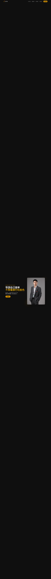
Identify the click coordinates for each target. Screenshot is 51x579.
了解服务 (8, 296)
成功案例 (37, 1)
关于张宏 (29, 1)
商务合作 (41, 1)
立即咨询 (45, 1)
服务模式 (33, 1)
